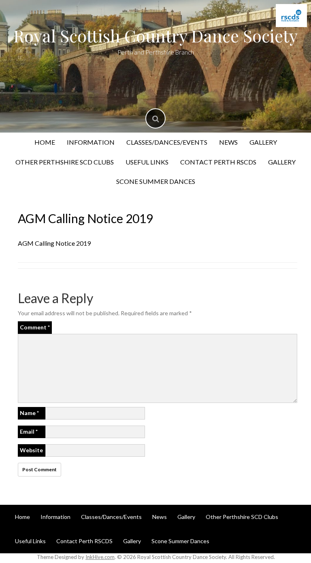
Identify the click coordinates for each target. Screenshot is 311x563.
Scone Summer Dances (155, 181)
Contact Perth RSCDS (218, 162)
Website (31, 450)
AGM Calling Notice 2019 (54, 243)
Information (91, 142)
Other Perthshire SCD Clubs (64, 162)
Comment (35, 327)
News (228, 142)
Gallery (263, 142)
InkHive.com (100, 557)
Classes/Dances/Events (166, 142)
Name (29, 412)
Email (29, 431)
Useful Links (147, 162)
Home (44, 142)
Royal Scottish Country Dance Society (155, 35)
